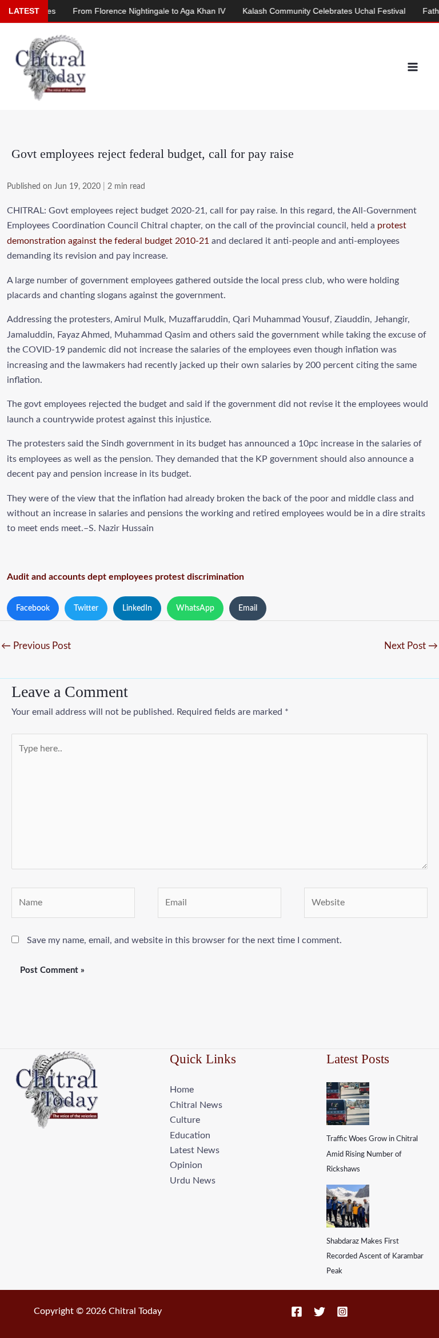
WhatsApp (195, 608)
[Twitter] (319, 1311)
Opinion (186, 1165)
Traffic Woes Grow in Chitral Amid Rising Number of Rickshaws (372, 1154)
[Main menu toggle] (412, 67)
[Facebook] (296, 1311)
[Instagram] (342, 1311)
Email (247, 608)
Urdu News (192, 1180)
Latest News (195, 1150)
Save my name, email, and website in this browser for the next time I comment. (184, 940)
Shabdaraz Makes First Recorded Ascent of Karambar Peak (375, 1257)
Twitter (86, 608)
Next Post (411, 646)
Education (190, 1135)
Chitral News (196, 1105)
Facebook (33, 608)
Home (182, 1089)
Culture (185, 1120)
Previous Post (36, 646)
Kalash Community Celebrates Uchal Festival (306, 10)
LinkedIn (137, 608)
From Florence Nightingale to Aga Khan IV (131, 10)
